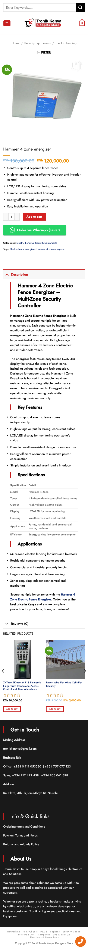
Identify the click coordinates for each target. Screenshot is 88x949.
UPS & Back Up (61, 934)
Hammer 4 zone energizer (51, 249)
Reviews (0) (19, 623)
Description (19, 274)
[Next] (84, 679)
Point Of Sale (30, 931)
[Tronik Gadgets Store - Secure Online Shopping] (44, 23)
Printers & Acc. (26, 934)
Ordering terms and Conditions (24, 826)
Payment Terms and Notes (20, 835)
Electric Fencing (66, 43)
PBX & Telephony (50, 931)
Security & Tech (71, 931)
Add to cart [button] (12, 708)
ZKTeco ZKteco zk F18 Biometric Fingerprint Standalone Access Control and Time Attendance (22, 686)
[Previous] (3, 679)
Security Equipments (37, 43)
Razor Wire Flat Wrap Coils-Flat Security (64, 684)
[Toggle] (7, 274)
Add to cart (34, 216)
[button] (6, 23)
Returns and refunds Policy (21, 844)
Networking (13, 931)
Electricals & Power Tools (44, 937)
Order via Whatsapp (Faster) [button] (38, 230)
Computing (44, 934)
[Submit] (80, 7)
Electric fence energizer (22, 249)
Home (15, 43)
